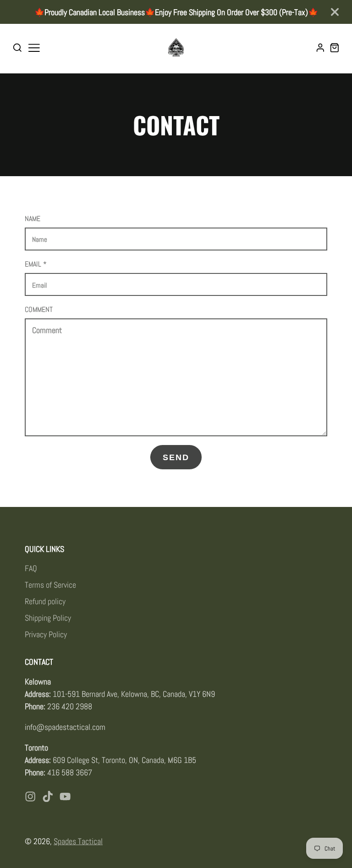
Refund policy (45, 601)
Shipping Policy (48, 617)
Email (36, 264)
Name (32, 218)
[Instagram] (30, 796)
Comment (39, 309)
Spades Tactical (78, 841)
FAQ (31, 568)
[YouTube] (65, 796)
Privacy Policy (46, 634)
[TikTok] (47, 796)
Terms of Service (50, 584)
